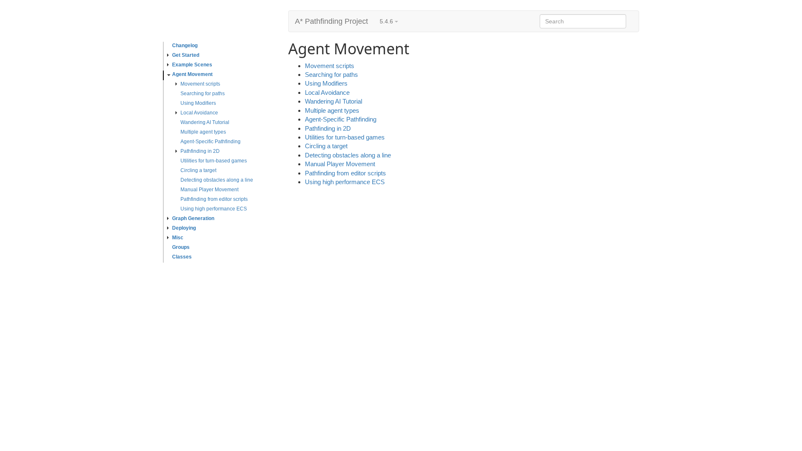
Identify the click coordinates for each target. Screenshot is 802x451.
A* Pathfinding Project (331, 21)
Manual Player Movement (209, 190)
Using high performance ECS (213, 209)
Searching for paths (202, 93)
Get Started (185, 55)
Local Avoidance (199, 113)
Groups (181, 247)
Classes (182, 257)
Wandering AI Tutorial (204, 122)
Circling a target (198, 170)
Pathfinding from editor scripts (214, 199)
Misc (177, 238)
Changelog (185, 45)
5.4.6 (387, 21)
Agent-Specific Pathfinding (210, 141)
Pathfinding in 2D (200, 151)
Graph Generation (193, 218)
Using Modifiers (198, 103)
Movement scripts (200, 84)
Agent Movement (192, 74)
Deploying (184, 228)
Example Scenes (192, 65)
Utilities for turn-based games (213, 161)
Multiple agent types (203, 132)
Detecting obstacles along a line (216, 180)
